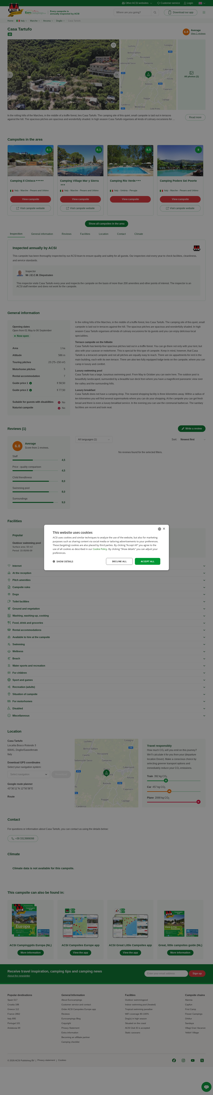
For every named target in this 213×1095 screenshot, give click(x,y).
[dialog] (106, 547)
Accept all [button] (147, 561)
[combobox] (159, 528)
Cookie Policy (100, 549)
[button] (63, 561)
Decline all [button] (119, 561)
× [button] (164, 529)
